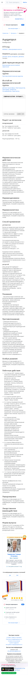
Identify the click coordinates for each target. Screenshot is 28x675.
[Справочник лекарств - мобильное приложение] (14, 147)
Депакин (21, 56)
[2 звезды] (15, 598)
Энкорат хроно (6, 56)
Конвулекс (15, 56)
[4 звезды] (19, 598)
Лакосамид (5, 89)
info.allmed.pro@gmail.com (14, 651)
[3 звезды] (17, 598)
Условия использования (14, 641)
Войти (25, 2)
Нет (17, 575)
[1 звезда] (12, 598)
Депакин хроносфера (8, 88)
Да (10, 575)
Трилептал (13, 89)
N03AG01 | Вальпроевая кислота (12, 49)
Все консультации (13, 28)
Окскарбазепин (6, 91)
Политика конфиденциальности (14, 639)
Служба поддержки (14, 642)
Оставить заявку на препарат (14, 637)
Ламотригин (15, 91)
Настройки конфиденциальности (14, 644)
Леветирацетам (20, 88)
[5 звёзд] (22, 598)
